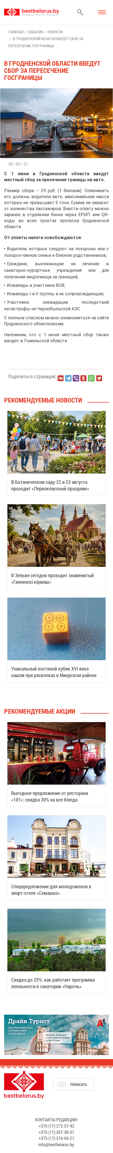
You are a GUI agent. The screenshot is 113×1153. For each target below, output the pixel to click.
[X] (99, 378)
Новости (55, 31)
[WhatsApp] (91, 378)
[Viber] (76, 378)
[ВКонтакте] (60, 378)
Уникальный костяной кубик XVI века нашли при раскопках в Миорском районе (54, 671)
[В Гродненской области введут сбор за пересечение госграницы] (56, 91)
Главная (15, 31)
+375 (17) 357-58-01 (56, 1132)
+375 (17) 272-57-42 (56, 1126)
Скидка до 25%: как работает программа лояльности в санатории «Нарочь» (53, 983)
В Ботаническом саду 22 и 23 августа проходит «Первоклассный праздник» (50, 485)
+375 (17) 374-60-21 (56, 1138)
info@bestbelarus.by (56, 1144)
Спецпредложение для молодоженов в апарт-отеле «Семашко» (51, 889)
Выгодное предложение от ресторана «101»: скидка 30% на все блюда (49, 796)
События (35, 31)
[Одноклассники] (83, 378)
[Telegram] (68, 378)
